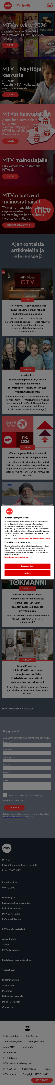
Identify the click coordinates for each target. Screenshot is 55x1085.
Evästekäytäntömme (25, 538)
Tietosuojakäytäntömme (41, 538)
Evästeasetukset (27, 566)
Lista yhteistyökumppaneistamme (16, 557)
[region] (27, 543)
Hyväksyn (27, 573)
